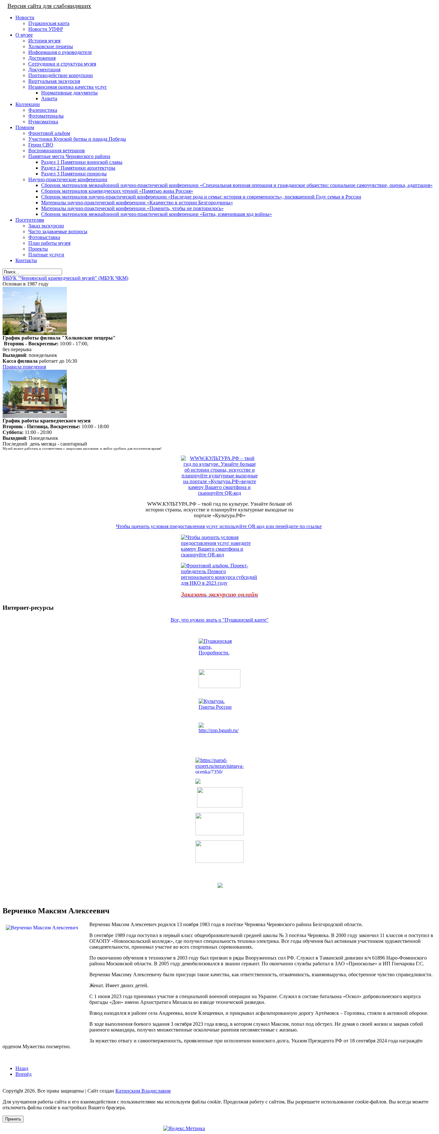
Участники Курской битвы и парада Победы (77, 139)
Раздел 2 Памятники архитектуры (78, 168)
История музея (44, 40)
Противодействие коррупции (60, 75)
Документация (44, 69)
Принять (13, 1119)
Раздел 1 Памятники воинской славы (81, 162)
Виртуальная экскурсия (54, 81)
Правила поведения (24, 366)
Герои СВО (40, 144)
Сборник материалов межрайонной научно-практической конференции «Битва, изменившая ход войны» (156, 214)
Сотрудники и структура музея (62, 63)
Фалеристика (42, 110)
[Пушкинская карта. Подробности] (219, 651)
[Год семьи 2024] (219, 731)
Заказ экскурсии (46, 225)
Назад (21, 1068)
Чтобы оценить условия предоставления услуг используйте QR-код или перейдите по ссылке (219, 526)
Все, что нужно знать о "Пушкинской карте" (220, 620)
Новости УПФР (45, 29)
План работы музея (49, 243)
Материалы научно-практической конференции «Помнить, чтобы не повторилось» (132, 208)
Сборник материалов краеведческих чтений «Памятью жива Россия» (117, 191)
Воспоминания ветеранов (56, 150)
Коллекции (27, 104)
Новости (24, 17)
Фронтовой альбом (49, 133)
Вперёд (23, 1074)
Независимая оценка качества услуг (67, 87)
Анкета (49, 98)
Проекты (38, 249)
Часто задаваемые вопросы (57, 231)
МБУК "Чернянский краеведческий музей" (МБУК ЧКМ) (65, 278)
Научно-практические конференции (67, 179)
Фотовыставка (44, 237)
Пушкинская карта (48, 23)
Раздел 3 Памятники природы (74, 173)
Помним (24, 127)
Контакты (26, 260)
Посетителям (29, 220)
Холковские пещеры (50, 46)
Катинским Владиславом (143, 1091)
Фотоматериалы (46, 116)
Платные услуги (46, 254)
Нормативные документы (69, 92)
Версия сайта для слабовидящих (49, 6)
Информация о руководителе (60, 52)
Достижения (42, 58)
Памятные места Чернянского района (69, 156)
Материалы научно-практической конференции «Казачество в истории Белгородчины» (137, 202)
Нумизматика (43, 121)
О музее (24, 35)
